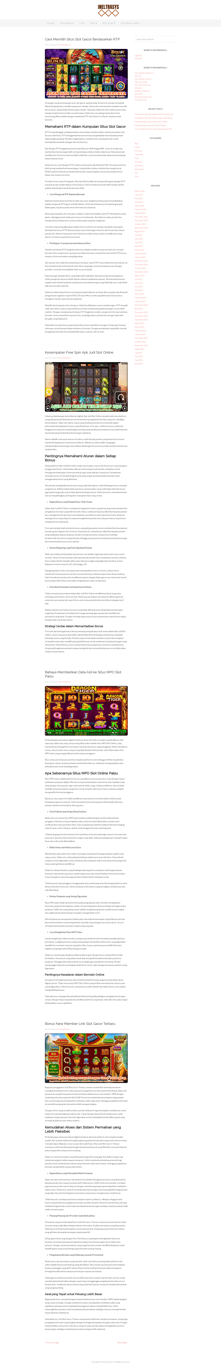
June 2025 (139, 239)
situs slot (138, 76)
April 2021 (139, 364)
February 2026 (140, 209)
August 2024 (139, 275)
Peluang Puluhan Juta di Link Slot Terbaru (150, 125)
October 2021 (140, 342)
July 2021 (138, 353)
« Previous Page (52, 1342)
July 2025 (138, 235)
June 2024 (139, 283)
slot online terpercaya (143, 97)
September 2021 (141, 345)
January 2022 (140, 334)
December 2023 (141, 305)
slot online (138, 94)
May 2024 (139, 286)
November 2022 (141, 316)
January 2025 (140, 257)
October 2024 (140, 268)
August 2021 (139, 349)
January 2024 (140, 301)
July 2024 (138, 279)
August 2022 (139, 323)
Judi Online (139, 154)
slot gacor (138, 88)
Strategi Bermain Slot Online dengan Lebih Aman (153, 118)
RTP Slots (138, 162)
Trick (136, 176)
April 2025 (139, 246)
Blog (136, 143)
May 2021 (139, 360)
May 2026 (139, 198)
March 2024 (139, 294)
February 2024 (140, 297)
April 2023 (139, 308)
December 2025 (141, 217)
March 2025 (139, 250)
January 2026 (140, 213)
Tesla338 (138, 58)
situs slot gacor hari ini (143, 79)
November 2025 (141, 220)
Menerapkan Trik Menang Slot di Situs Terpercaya (154, 114)
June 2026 (139, 195)
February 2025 (140, 253)
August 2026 (139, 191)
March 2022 (139, 327)
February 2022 (140, 330)
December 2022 (141, 312)
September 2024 (141, 272)
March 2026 (139, 206)
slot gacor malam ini (142, 91)
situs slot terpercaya (143, 85)
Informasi (138, 151)
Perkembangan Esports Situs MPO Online (151, 121)
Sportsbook (139, 169)
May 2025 (139, 242)
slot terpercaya (141, 100)
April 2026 (139, 202)
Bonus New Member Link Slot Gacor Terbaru (80, 1024)
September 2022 (141, 319)
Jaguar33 (138, 55)
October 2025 (140, 224)
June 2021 (139, 356)
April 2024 (139, 290)
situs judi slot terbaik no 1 (144, 73)
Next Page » (122, 1342)
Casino (137, 147)
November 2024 (141, 264)
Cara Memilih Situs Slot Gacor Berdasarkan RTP (82, 39)
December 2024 (141, 261)
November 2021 (141, 338)
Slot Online (139, 165)
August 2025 (139, 231)
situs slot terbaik (141, 82)
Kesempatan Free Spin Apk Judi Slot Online (79, 352)
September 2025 (141, 228)
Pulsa (137, 158)
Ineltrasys (110, 10)
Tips (136, 173)
